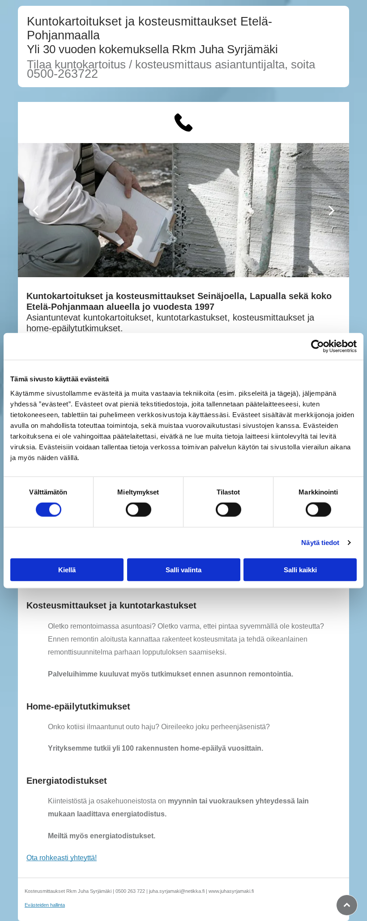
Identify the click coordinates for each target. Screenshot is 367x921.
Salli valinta (183, 569)
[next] (331, 209)
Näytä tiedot (320, 542)
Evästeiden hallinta (45, 905)
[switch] (138, 510)
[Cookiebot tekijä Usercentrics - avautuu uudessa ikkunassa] (317, 346)
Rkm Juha (198, 49)
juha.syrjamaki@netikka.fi (177, 891)
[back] (35, 209)
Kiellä (67, 569)
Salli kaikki (300, 569)
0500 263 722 (130, 891)
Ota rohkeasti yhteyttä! (61, 858)
